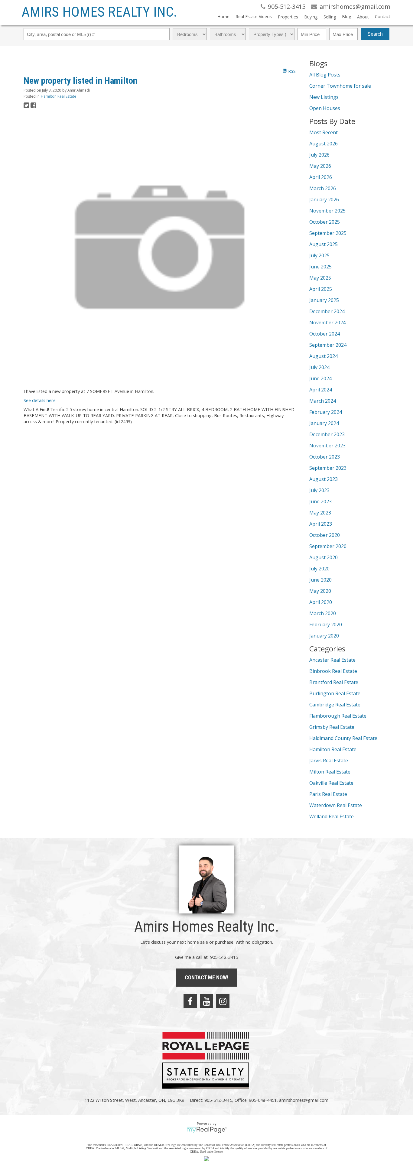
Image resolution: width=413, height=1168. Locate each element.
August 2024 (323, 356)
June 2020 (320, 579)
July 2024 (319, 367)
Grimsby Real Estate (331, 727)
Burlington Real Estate (334, 693)
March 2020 (322, 613)
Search (375, 34)
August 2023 (323, 479)
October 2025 (324, 222)
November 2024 (327, 322)
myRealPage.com (206, 1130)
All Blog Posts (324, 74)
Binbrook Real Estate (333, 671)
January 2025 (324, 300)
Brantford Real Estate (333, 682)
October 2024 (324, 333)
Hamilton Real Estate (58, 96)
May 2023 (320, 512)
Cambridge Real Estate (334, 704)
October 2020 (324, 535)
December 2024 (327, 311)
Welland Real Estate (331, 816)
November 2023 (327, 445)
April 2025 (320, 289)
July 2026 (319, 154)
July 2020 (319, 568)
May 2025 (320, 277)
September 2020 (327, 546)
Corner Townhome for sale (340, 86)
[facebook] (190, 1001)
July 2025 (319, 255)
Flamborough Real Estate (337, 715)
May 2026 (320, 166)
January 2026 (324, 199)
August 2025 (323, 244)
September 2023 (327, 468)
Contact (382, 16)
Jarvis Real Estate (328, 760)
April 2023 (320, 524)
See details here (40, 400)
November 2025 (327, 210)
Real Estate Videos (254, 16)
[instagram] (222, 1001)
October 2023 (324, 456)
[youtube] (206, 1001)
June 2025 (320, 266)
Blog (346, 16)
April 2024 (320, 389)
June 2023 (320, 501)
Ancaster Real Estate (332, 660)
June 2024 (320, 378)
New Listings (324, 97)
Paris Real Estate (328, 794)
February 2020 (325, 624)
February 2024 (325, 412)
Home (223, 16)
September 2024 (327, 345)
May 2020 (320, 591)
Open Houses (324, 108)
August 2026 (323, 143)
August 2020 (323, 557)
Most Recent (323, 132)
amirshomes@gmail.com (303, 1100)
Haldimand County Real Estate (343, 738)
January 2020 (324, 635)
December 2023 (327, 434)
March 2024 (322, 400)
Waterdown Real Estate (335, 805)
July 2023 (319, 490)
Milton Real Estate (329, 771)
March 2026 (322, 188)
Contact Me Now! (206, 977)
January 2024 (324, 423)
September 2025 (327, 233)
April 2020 (320, 602)
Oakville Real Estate (331, 783)
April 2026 (320, 177)
